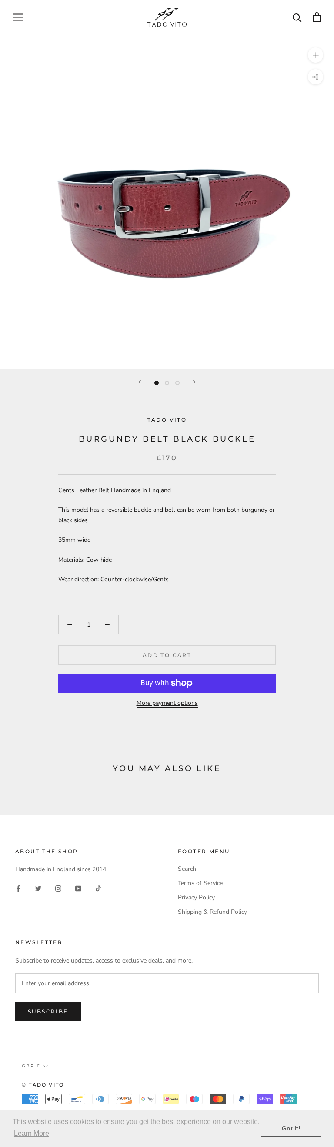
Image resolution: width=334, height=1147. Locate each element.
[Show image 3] (177, 383)
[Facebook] (18, 888)
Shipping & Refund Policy (212, 912)
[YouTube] (78, 888)
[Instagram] (58, 888)
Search (187, 869)
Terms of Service (200, 883)
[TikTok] (98, 888)
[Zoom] (315, 55)
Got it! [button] (291, 1128)
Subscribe (48, 1011)
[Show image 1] (156, 383)
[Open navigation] (18, 17)
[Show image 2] (167, 383)
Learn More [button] (31, 1133)
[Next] (194, 382)
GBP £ (31, 1066)
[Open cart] (317, 17)
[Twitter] (38, 888)
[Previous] (139, 382)
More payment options (167, 703)
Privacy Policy (196, 897)
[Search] (297, 17)
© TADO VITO (43, 1085)
